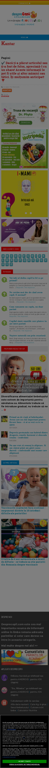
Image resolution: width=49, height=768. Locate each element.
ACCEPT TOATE (24, 761)
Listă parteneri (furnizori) (9, 757)
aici (24, 737)
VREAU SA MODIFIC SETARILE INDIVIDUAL (24, 764)
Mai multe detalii (11, 729)
